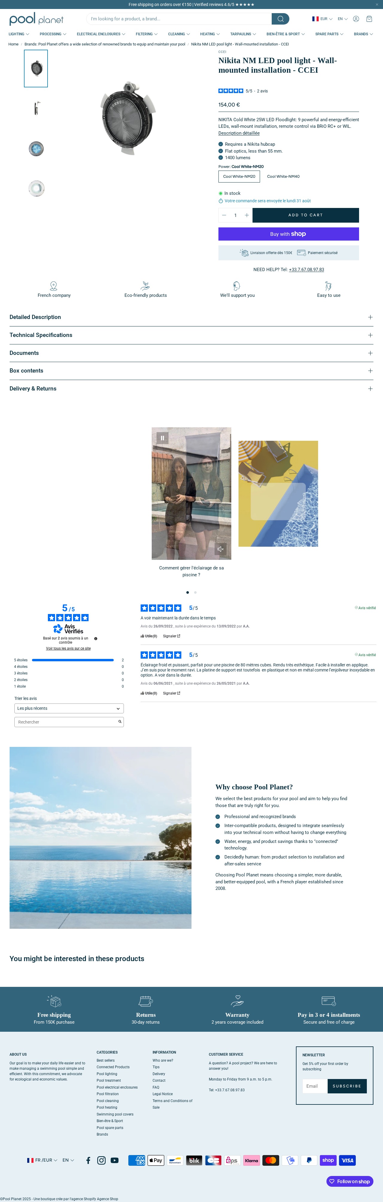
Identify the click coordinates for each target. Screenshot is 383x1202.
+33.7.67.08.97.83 (306, 269)
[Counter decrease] (224, 215)
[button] (187, 19)
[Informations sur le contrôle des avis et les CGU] (95, 638)
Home (13, 44)
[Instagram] (101, 1160)
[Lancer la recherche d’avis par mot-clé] (120, 722)
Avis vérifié (367, 607)
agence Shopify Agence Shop (94, 1199)
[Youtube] (114, 1160)
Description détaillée (239, 133)
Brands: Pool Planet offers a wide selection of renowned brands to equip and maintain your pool (105, 44)
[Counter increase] (246, 215)
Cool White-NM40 (283, 176)
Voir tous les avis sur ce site (68, 648)
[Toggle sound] (221, 549)
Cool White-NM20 (239, 176)
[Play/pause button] (162, 438)
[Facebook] (88, 1160)
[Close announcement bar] (377, 4)
